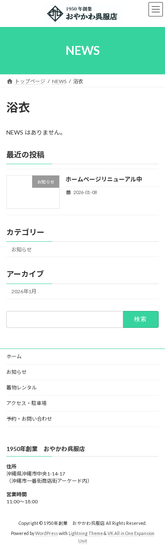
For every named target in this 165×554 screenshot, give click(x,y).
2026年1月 (23, 291)
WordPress (46, 533)
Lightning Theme (86, 533)
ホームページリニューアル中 (104, 179)
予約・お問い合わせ (29, 419)
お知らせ (21, 249)
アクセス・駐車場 (26, 403)
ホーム (14, 356)
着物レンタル (21, 387)
